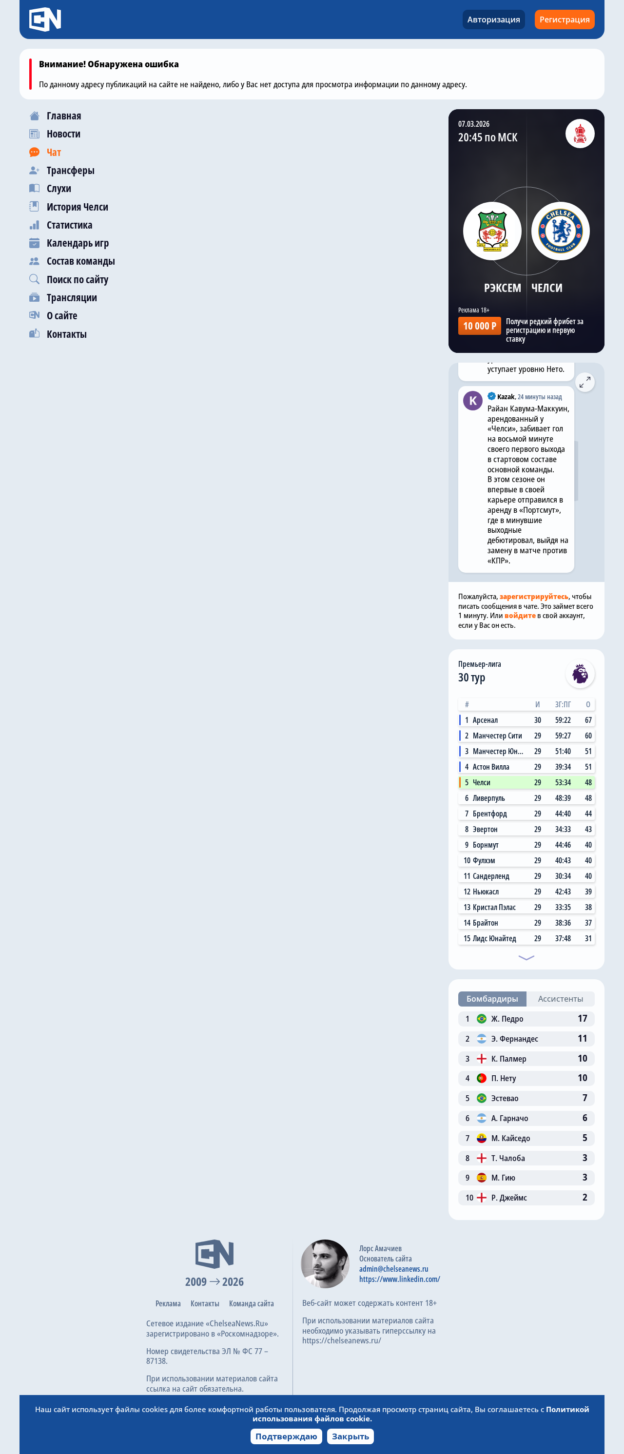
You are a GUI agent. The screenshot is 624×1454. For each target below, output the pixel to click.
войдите (520, 615)
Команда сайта (251, 1303)
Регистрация (565, 19)
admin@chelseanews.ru (394, 1268)
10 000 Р (479, 325)
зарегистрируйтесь (534, 596)
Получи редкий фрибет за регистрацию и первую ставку (545, 330)
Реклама (168, 1303)
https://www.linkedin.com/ (399, 1279)
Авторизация (494, 19)
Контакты (205, 1303)
